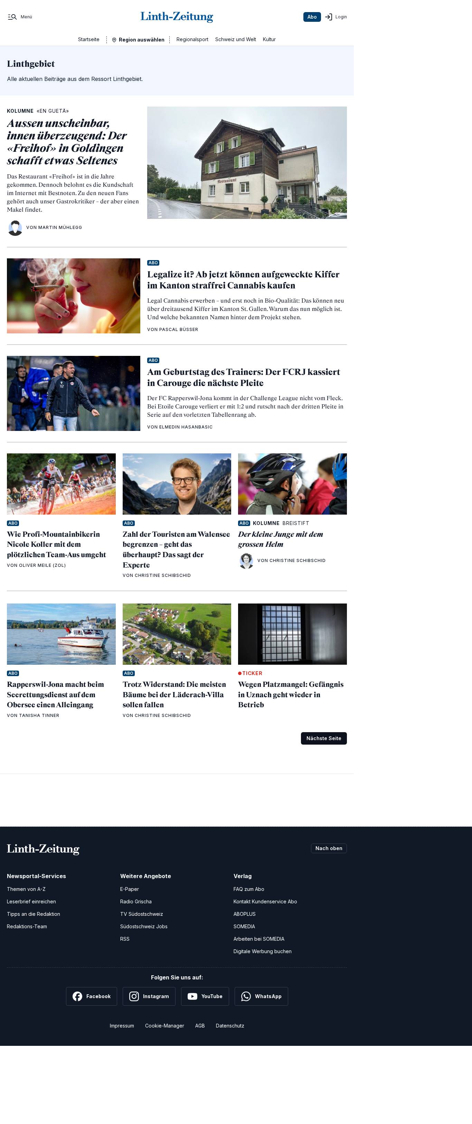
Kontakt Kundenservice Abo (265, 901)
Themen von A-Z (26, 889)
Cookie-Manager (164, 1026)
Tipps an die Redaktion (33, 914)
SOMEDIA (244, 926)
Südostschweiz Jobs (144, 926)
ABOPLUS (245, 914)
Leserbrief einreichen (31, 901)
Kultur (269, 39)
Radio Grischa (136, 901)
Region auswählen (141, 40)
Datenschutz (230, 1026)
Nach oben (328, 848)
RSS (125, 939)
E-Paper (129, 889)
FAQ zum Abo (249, 889)
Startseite (89, 39)
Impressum (122, 1026)
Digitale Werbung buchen (263, 951)
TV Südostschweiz (141, 914)
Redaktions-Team (27, 926)
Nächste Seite (323, 738)
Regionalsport (192, 39)
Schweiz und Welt (235, 39)
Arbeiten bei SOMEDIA (259, 939)
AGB (200, 1026)
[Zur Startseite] (177, 17)
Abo (312, 17)
